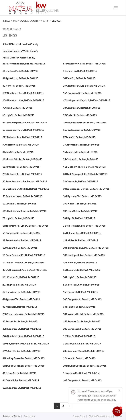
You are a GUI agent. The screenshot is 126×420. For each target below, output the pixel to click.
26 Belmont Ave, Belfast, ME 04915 (82, 233)
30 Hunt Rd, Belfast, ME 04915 (18, 85)
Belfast (57, 20)
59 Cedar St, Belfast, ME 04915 (80, 115)
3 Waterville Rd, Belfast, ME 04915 (82, 343)
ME (15, 20)
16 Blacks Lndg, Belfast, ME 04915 (81, 270)
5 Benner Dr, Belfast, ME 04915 (80, 71)
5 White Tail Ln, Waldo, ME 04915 (81, 284)
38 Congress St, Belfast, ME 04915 (81, 108)
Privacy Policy (79, 416)
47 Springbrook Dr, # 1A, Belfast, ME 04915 (86, 100)
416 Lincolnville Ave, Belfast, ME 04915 (84, 166)
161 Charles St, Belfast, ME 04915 (20, 277)
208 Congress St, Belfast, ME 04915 (21, 329)
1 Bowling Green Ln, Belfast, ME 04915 (23, 365)
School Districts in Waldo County (20, 44)
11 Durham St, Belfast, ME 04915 (20, 71)
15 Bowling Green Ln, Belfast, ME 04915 (84, 122)
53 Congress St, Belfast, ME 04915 (21, 233)
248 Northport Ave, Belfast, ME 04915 (23, 336)
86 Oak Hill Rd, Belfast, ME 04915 (20, 380)
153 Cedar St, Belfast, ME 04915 (80, 292)
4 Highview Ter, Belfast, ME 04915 (21, 299)
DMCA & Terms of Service (100, 416)
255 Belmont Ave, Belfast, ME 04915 (22, 174)
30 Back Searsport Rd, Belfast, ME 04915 (24, 181)
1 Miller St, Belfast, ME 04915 (79, 336)
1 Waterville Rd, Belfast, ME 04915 (21, 351)
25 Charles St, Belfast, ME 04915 (80, 159)
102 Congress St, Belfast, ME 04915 (82, 380)
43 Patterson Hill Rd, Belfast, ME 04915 (23, 63)
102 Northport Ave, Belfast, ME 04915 (23, 93)
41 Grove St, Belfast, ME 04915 (19, 373)
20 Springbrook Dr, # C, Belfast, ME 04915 (86, 248)
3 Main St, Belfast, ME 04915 (17, 152)
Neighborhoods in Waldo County (20, 51)
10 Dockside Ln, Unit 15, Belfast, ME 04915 (86, 189)
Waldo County (30, 20)
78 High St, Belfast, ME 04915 (18, 218)
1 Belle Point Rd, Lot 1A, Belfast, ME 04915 (25, 225)
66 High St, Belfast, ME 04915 (18, 115)
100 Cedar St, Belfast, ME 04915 (19, 248)
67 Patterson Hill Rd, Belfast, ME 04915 (84, 63)
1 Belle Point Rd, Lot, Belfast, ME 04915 (84, 225)
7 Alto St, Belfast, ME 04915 (17, 108)
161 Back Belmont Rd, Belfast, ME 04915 (24, 211)
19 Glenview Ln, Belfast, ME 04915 (21, 292)
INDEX (6, 20)
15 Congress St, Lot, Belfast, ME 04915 (84, 85)
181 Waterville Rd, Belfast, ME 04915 (83, 314)
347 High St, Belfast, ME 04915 (79, 277)
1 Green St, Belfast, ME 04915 (79, 358)
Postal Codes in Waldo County (18, 57)
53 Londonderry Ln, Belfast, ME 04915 (23, 130)
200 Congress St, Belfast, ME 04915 (82, 299)
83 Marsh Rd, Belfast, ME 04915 (19, 306)
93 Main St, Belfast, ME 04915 (79, 306)
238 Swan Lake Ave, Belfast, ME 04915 (23, 314)
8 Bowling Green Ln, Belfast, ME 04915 (23, 358)
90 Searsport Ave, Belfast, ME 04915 (22, 196)
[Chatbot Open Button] (117, 411)
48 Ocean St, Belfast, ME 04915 (80, 262)
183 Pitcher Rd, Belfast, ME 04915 (20, 166)
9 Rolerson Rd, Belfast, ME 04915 (81, 373)
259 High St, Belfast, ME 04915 (79, 203)
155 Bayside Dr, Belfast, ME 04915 (81, 321)
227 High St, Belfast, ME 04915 (19, 284)
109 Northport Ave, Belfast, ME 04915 (23, 100)
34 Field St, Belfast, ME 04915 (79, 78)
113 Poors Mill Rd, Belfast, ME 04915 (22, 159)
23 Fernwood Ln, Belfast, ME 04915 (21, 240)
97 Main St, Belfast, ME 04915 (79, 137)
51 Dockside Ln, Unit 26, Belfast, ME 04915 (25, 189)
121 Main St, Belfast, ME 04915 (19, 203)
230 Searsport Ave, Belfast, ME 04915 (83, 351)
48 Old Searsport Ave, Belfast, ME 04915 (24, 270)
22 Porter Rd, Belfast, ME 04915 (19, 321)
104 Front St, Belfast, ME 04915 (80, 211)
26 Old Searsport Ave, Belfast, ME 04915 (24, 122)
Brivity (17, 416)
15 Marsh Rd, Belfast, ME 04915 (80, 152)
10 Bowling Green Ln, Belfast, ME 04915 (84, 365)
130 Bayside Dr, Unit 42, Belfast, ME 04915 (25, 343)
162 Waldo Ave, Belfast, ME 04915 (81, 130)
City (45, 20)
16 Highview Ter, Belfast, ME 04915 (82, 196)
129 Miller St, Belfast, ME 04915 (80, 240)
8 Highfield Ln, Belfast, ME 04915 (20, 78)
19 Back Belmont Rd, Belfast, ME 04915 (23, 255)
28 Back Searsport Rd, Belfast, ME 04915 (85, 174)
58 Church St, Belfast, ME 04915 (80, 181)
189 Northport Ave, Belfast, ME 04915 (84, 255)
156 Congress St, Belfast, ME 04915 (82, 93)
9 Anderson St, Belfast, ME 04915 (20, 144)
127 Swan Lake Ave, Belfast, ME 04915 (23, 262)
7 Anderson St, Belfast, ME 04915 (81, 144)
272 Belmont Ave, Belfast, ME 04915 (22, 137)
